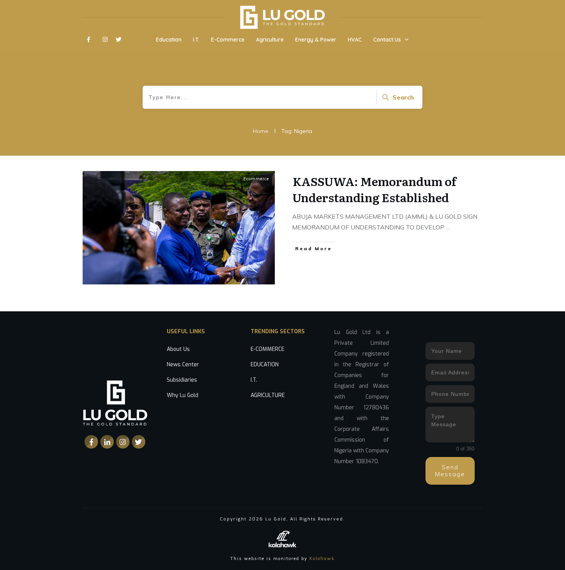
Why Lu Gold (182, 395)
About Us (178, 349)
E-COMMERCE (267, 349)
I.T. (254, 380)
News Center (183, 364)
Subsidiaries (182, 380)
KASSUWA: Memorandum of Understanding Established (374, 189)
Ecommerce (256, 178)
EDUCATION (265, 364)
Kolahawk (322, 558)
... (447, 227)
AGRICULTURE (268, 395)
